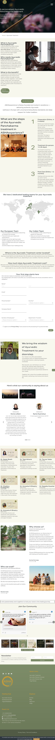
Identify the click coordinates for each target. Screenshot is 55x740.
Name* (3, 283)
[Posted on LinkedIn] (25, 612)
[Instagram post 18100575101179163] (23, 644)
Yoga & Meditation (7, 701)
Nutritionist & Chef (7, 699)
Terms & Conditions (31, 732)
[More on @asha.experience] (14, 644)
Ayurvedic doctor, (6, 49)
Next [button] (51, 422)
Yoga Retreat (33, 681)
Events (31, 697)
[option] (16, 411)
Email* (3, 292)
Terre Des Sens (12, 715)
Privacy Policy (15, 326)
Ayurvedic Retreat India (36, 679)
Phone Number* (6, 300)
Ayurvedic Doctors (7, 697)
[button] (9, 350)
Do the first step (27, 101)
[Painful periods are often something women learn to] (49, 644)
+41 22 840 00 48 (6, 713)
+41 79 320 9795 (7, 717)
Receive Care (4, 592)
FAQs (31, 703)
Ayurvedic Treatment (35, 675)
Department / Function (35, 317)
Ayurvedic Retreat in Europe (37, 677)
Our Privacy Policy (28, 739)
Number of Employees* (8, 317)
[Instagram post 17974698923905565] (32, 644)
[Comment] (5, 632)
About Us (32, 701)
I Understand (36, 739)
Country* (31, 300)
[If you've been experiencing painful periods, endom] (5, 644)
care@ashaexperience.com (10, 718)
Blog (31, 699)
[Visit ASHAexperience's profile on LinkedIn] (3, 612)
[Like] (3, 632)
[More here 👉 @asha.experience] (41, 644)
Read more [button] (32, 619)
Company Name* (6, 309)
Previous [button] (3, 422)
